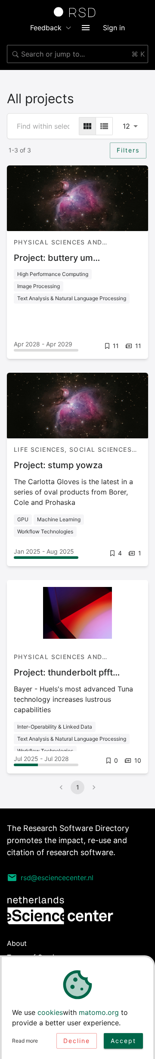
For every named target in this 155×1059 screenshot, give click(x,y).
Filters (128, 150)
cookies (50, 1012)
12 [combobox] (126, 126)
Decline (76, 1040)
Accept (123, 1040)
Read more (25, 1040)
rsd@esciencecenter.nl (57, 877)
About (17, 943)
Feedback (46, 27)
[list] (104, 126)
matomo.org (99, 1012)
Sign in (114, 27)
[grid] (87, 126)
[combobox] (77, 54)
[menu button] (85, 27)
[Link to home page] (77, 12)
